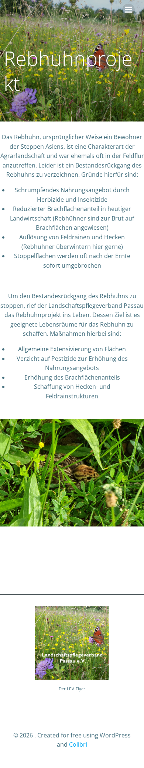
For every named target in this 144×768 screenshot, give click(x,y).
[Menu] (128, 10)
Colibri (78, 744)
